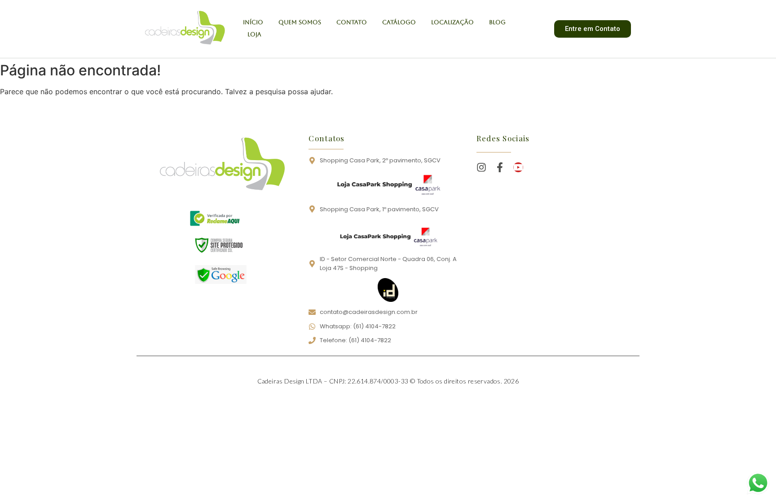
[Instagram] (481, 167)
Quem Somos (299, 22)
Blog (497, 22)
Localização (452, 22)
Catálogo (399, 22)
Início (253, 22)
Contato (351, 22)
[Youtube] (518, 167)
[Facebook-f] (500, 167)
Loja (254, 34)
